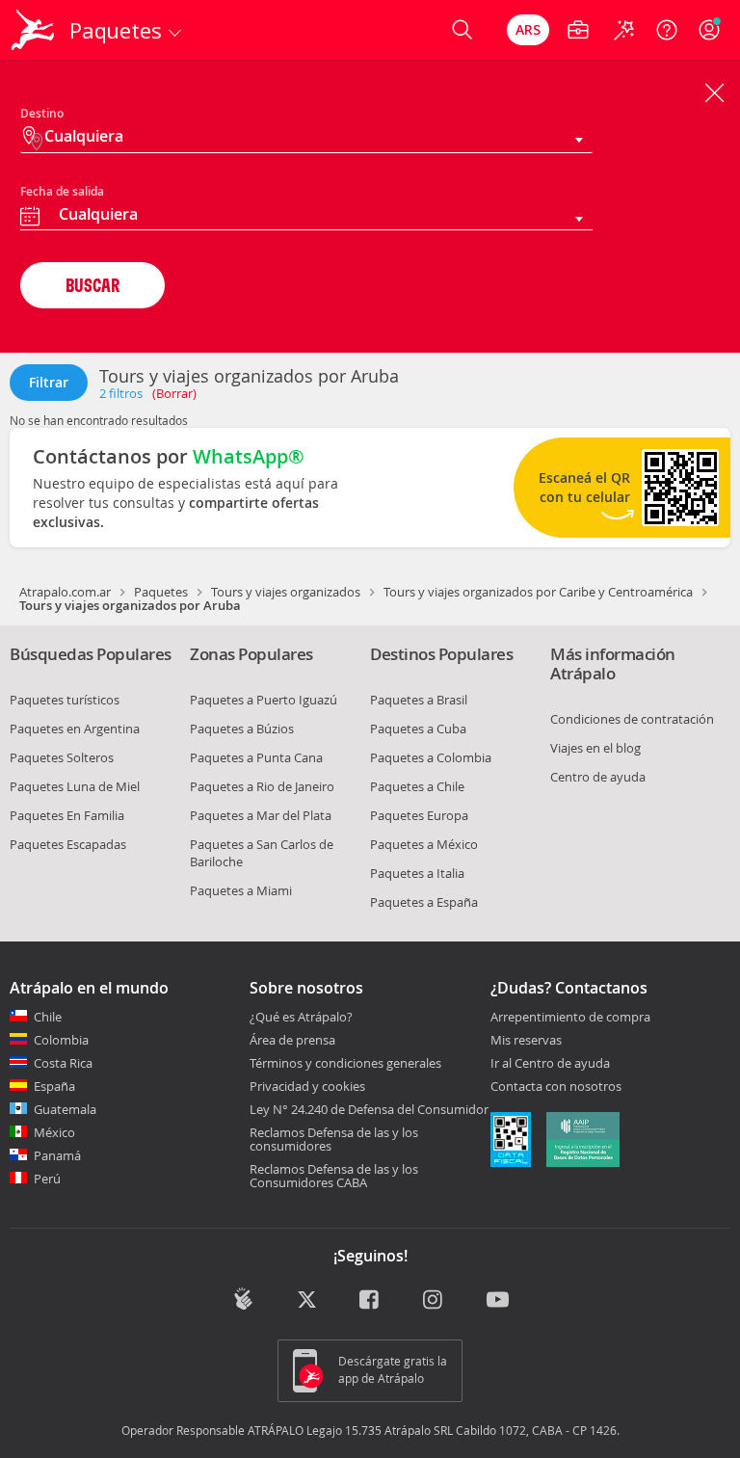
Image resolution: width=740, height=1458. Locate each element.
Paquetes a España (424, 902)
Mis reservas (526, 1040)
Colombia (61, 1039)
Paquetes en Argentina (75, 728)
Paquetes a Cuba (418, 728)
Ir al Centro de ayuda (550, 1064)
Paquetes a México (424, 844)
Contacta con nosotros (555, 1087)
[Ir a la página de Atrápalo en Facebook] (370, 1301)
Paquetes (161, 591)
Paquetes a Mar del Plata (260, 815)
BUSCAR (92, 285)
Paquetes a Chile (417, 786)
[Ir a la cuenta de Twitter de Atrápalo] (307, 1301)
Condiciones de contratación (632, 719)
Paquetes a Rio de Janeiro (262, 786)
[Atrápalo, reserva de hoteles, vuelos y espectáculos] (34, 30)
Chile (48, 1016)
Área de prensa (292, 1039)
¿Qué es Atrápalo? (301, 1016)
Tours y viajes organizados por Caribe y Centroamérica (538, 591)
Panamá (57, 1155)
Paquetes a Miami (241, 890)
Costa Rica (63, 1063)
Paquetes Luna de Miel (75, 786)
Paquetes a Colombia (430, 757)
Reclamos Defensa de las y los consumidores (334, 1139)
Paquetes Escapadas (68, 844)
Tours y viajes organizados (285, 591)
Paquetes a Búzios (242, 728)
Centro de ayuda (598, 776)
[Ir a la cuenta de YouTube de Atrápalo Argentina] (498, 1301)
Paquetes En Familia (67, 815)
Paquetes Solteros (62, 757)
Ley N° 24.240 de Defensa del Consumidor (369, 1109)
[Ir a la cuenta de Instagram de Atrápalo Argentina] (434, 1301)
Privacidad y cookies (307, 1086)
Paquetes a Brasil (418, 699)
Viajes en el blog (595, 747)
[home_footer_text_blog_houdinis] (243, 1299)
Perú (47, 1178)
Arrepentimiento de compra (570, 1017)
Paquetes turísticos (64, 699)
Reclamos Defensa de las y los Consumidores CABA (334, 1175)
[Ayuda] (666, 29)
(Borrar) (174, 393)
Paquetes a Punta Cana (256, 757)
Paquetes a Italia (417, 873)
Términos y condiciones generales (345, 1063)
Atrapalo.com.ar (65, 591)
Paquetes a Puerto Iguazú (263, 699)
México (54, 1132)
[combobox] (306, 216)
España (54, 1086)
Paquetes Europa (419, 815)
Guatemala (65, 1109)
